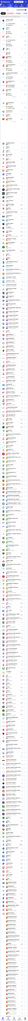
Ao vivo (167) (10, 13)
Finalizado (18, 13)
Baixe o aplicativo (18, 1)
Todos (3, 13)
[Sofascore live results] (6, 2)
